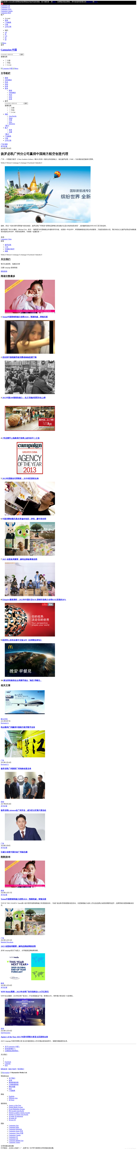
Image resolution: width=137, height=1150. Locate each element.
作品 (8, 63)
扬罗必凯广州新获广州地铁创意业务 (16, 769)
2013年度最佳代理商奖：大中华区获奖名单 (20, 478)
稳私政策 (89, 2)
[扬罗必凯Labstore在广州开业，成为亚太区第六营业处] (25, 798)
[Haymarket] (5, 1072)
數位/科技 (4, 719)
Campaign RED (6, 13)
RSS (10, 1089)
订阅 (6, 24)
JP (5, 34)
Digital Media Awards (16, 1107)
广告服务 (8, 22)
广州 (6, 247)
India (10, 122)
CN (6, 36)
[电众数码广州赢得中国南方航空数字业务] (25, 715)
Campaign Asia (14, 1125)
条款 (95, 2)
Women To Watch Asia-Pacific (18, 1114)
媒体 (2, 890)
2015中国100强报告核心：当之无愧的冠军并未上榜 (24, 398)
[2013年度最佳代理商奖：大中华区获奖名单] (30, 474)
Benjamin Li (5, 723)
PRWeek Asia (13, 1098)
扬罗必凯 (8, 245)
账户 (6, 128)
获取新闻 (4, 271)
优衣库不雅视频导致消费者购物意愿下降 (19, 357)
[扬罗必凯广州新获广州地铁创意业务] (25, 757)
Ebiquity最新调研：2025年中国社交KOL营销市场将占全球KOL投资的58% (34, 600)
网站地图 (12, 1087)
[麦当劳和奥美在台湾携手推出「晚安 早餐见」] (30, 676)
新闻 (6, 78)
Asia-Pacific (13, 116)
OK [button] (2, 4)
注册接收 (12, 1051)
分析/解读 (8, 80)
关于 (12, 1046)
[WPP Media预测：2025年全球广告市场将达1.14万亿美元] (25, 980)
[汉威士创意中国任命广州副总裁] (25, 840)
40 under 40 (12, 1118)
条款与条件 (12, 1069)
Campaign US (5, 7)
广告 (2, 144)
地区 (6, 114)
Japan (10, 118)
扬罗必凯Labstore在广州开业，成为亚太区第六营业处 (23, 810)
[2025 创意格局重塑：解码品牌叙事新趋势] (30, 555)
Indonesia (12, 124)
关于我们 (12, 1078)
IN (6, 38)
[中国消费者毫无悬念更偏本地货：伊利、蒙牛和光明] (30, 515)
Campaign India (14, 1127)
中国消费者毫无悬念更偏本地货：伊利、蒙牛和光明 (24, 519)
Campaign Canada (7, 11)
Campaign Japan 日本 (16, 1131)
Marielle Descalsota (7, 942)
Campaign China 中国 (16, 1133)
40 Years (11, 1100)
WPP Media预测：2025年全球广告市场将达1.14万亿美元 (25, 992)
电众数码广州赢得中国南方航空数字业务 (18, 727)
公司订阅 (8, 26)
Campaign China (6, 239)
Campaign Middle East (16, 1140)
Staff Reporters (5, 1033)
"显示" (7, 125)
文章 (8, 60)
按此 (54, 2)
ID (6, 39)
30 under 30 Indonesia (16, 1116)
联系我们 (21, 1069)
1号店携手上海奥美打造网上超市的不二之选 (21, 438)
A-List (9, 65)
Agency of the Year (15, 1105)
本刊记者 (4, 146)
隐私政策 (4, 1069)
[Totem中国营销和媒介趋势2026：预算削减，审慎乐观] (30, 313)
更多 (6, 88)
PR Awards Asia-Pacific (16, 1111)
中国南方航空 (9, 249)
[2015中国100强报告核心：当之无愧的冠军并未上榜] (30, 393)
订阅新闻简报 (13, 1084)
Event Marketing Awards (17, 1109)
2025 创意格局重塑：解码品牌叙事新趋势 (19, 559)
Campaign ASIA (6, 9)
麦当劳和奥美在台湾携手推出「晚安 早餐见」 (22, 680)
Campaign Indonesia (15, 1129)
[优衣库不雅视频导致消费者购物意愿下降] (30, 353)
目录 (6, 86)
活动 (6, 84)
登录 (6, 20)
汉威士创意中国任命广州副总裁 (14, 852)
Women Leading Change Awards (19, 1113)
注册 (10, 132)
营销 (2, 802)
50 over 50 (12, 1120)
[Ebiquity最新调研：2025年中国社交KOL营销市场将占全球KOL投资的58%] (30, 595)
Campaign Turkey (14, 1142)
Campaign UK (5, 5)
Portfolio (11, 1096)
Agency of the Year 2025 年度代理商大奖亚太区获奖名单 (24, 1037)
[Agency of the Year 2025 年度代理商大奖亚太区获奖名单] (25, 1025)
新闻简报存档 (13, 1082)
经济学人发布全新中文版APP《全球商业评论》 (22, 640)
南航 (6, 251)
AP (6, 32)
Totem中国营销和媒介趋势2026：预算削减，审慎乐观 (25, 317)
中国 (10, 120)
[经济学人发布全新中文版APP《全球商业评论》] (30, 636)
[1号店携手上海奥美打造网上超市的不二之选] (30, 434)
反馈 (10, 1080)
